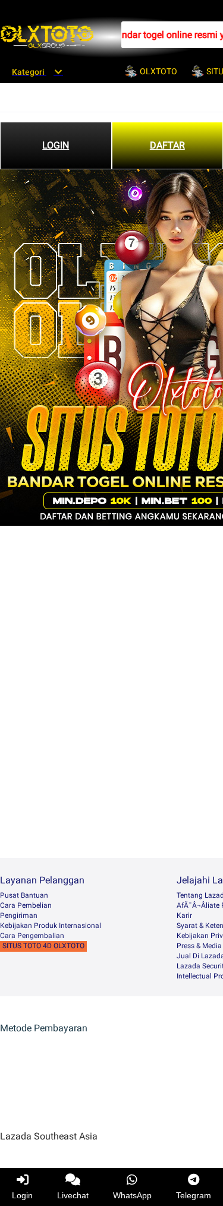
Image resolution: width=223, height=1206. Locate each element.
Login (22, 1195)
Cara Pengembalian (32, 936)
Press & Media (199, 946)
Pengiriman (18, 915)
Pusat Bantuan (24, 895)
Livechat (73, 1195)
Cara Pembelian (26, 905)
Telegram (193, 1195)
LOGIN (55, 145)
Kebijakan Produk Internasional (50, 925)
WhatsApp (132, 1195)
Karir (184, 915)
